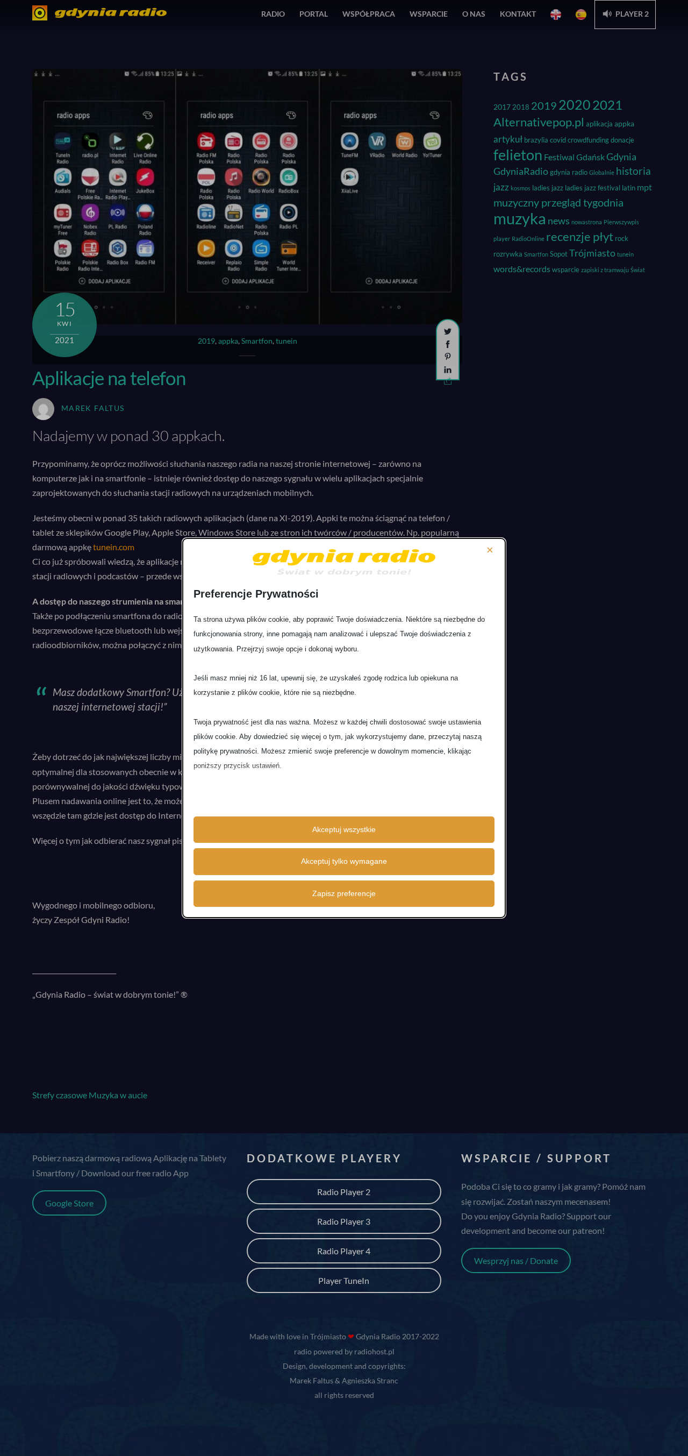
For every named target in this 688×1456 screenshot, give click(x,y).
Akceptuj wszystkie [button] (344, 829)
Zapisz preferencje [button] (344, 893)
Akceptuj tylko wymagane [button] (344, 861)
